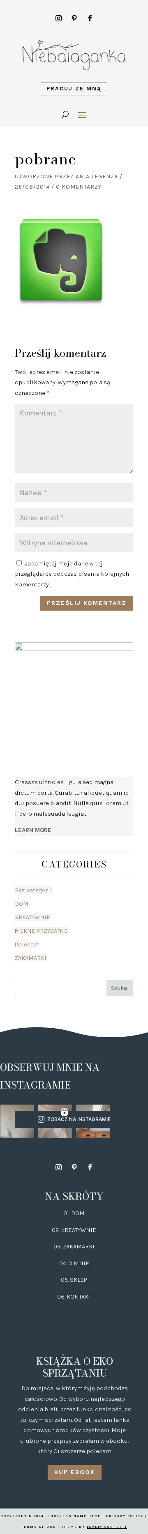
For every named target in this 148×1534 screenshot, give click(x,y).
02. (56, 1230)
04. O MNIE (74, 1263)
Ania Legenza (97, 176)
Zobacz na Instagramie (79, 1119)
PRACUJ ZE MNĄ (74, 88)
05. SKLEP (74, 1279)
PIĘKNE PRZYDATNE (41, 930)
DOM (21, 903)
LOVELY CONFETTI (107, 1527)
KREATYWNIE (32, 917)
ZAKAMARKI (30, 958)
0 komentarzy (79, 186)
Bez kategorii (33, 890)
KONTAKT (79, 1296)
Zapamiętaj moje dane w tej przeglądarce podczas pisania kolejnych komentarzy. (72, 574)
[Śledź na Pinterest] (74, 18)
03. (58, 1246)
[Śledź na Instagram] (58, 18)
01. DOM (74, 1213)
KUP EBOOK (74, 1472)
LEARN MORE (33, 830)
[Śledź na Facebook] (89, 18)
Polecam (27, 944)
